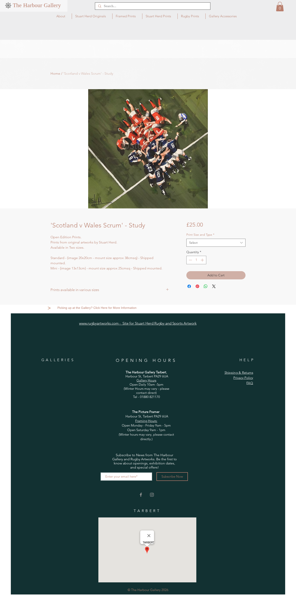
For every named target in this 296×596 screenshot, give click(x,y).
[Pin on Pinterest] (197, 286)
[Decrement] (190, 260)
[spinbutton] (196, 260)
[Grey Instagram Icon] (152, 494)
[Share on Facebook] (189, 286)
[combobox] (216, 243)
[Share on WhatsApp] (205, 286)
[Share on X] (213, 286)
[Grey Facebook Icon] (140, 494)
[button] (280, 6)
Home (55, 73)
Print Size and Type (200, 235)
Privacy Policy (243, 378)
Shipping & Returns (238, 372)
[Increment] (203, 260)
